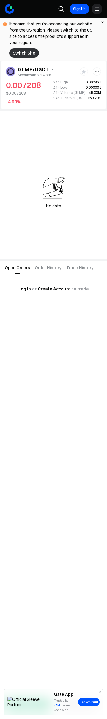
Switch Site (24, 53)
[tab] (17, 267)
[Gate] (9, 9)
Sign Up (79, 9)
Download (89, 702)
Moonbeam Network (34, 75)
